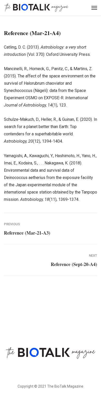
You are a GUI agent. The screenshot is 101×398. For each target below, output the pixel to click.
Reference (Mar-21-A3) (27, 232)
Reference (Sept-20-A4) (74, 264)
